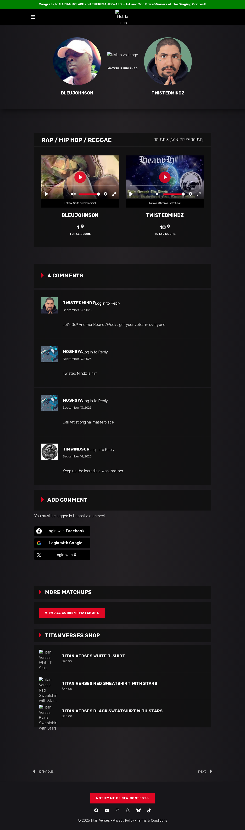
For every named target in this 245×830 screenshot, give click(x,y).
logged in (64, 516)
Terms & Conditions (152, 821)
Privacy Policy (123, 821)
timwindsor (76, 449)
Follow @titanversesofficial (80, 203)
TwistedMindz (79, 302)
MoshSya (73, 351)
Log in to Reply (107, 303)
